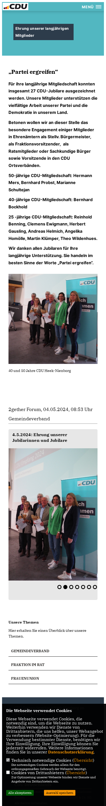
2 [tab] (65, 587)
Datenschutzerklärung (71, 751)
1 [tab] (59, 587)
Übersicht (83, 760)
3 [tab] (71, 587)
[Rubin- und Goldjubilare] (53, 514)
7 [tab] (95, 587)
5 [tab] (83, 587)
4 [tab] (77, 587)
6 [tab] (89, 587)
